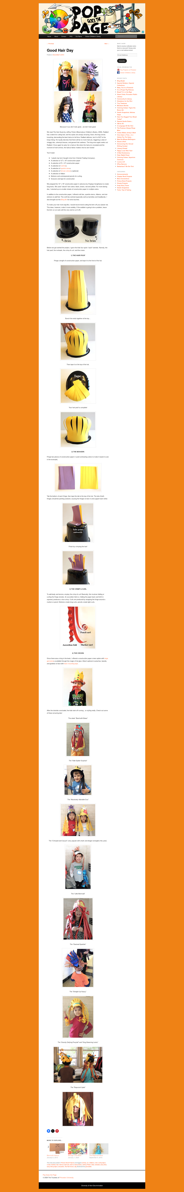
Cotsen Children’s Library (93, 36)
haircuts (66, 1165)
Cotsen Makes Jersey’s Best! (126, 133)
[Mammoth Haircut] (56, 1148)
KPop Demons (122, 164)
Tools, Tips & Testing (124, 190)
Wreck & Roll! (121, 142)
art (87, 1163)
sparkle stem (65, 168)
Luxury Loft (121, 162)
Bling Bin (64, 199)
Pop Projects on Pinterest (128, 70)
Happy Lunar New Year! (124, 151)
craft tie (63, 166)
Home (49, 36)
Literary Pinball (122, 148)
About (56, 36)
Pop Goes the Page (49, 1175)
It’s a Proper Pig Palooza (125, 90)
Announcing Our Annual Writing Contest (125, 145)
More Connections (123, 179)
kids (92, 1165)
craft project (102, 1163)
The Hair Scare (69, 1166)
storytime (61, 1166)
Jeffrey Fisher (86, 1165)
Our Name (79, 36)
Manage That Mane (74, 1155)
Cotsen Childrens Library (127, 73)
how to (72, 1165)
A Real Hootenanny (123, 153)
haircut (61, 1165)
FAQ (71, 36)
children (91, 1163)
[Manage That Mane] (77, 1148)
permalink (88, 1166)
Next (107, 44)
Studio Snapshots (123, 188)
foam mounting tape (71, 663)
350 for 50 (120, 124)
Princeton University (133, 1176)
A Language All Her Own (125, 126)
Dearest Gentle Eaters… (125, 121)
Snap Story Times (123, 185)
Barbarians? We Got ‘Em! (125, 166)
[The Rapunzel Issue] (98, 1148)
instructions (78, 1165)
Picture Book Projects (67, 1163)
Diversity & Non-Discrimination (92, 1185)
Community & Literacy (124, 99)
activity (84, 1163)
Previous (50, 44)
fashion (53, 1165)
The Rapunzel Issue (96, 1155)
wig (75, 1166)
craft (96, 1163)
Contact (63, 36)
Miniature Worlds (122, 105)
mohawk (97, 1165)
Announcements (122, 174)
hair (57, 1165)
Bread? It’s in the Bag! (124, 92)
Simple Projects (122, 183)
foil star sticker (66, 171)
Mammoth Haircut (53, 1155)
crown (49, 1165)
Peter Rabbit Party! (123, 155)
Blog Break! (121, 81)
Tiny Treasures (122, 103)
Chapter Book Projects (124, 176)
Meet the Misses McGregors (126, 139)
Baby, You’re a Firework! (125, 87)
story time (103, 1165)
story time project (52, 1166)
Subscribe (122, 61)
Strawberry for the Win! (124, 101)
